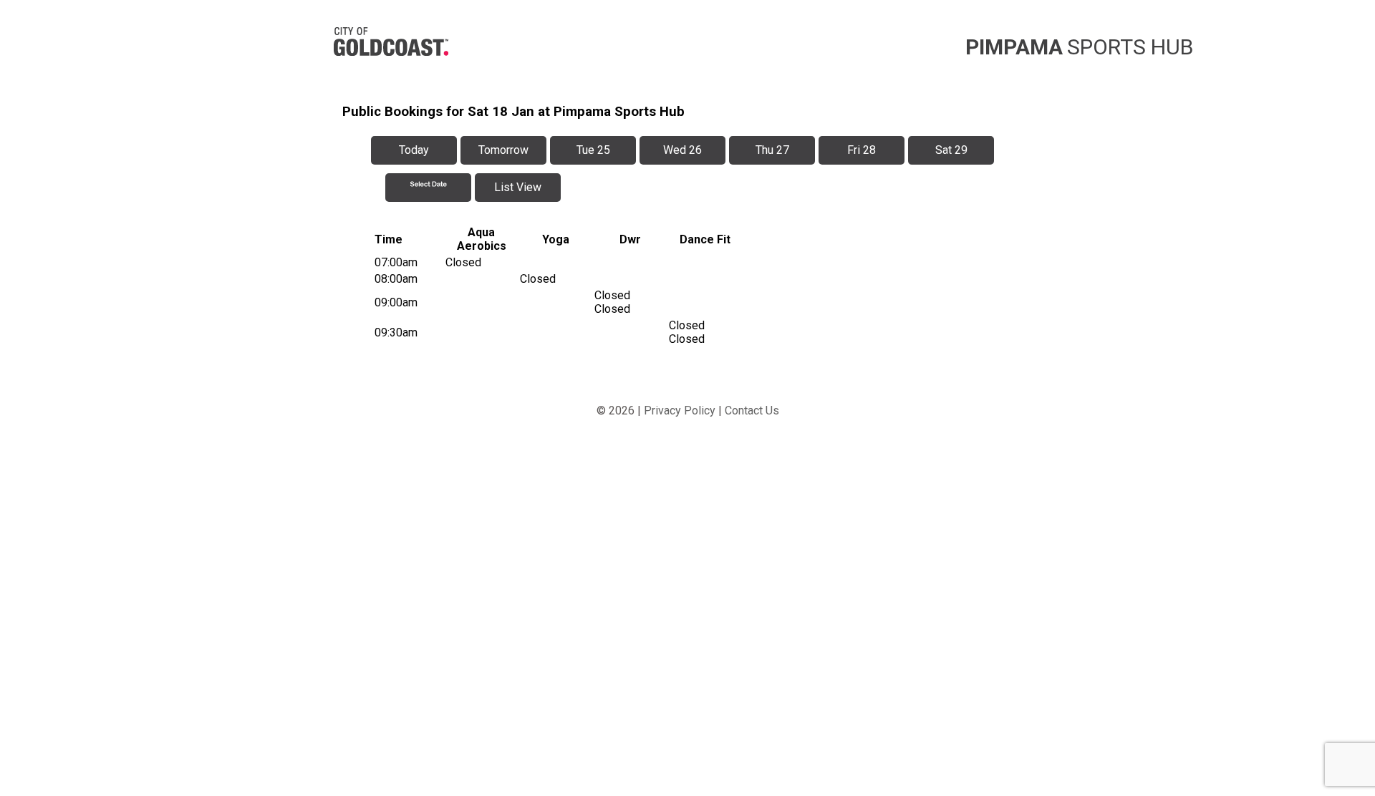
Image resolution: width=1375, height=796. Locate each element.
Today (414, 150)
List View (517, 187)
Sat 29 (951, 150)
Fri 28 (861, 150)
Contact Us (752, 410)
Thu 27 (772, 150)
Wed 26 (682, 150)
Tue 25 (593, 150)
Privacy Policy (679, 410)
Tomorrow (503, 150)
